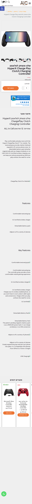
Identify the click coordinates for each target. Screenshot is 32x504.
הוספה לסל (10, 88)
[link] (2, 8)
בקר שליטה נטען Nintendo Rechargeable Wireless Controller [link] (23, 405)
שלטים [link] (10, 11)
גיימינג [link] (16, 11)
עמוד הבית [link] (22, 11)
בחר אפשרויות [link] (23, 415)
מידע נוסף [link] (9, 413)
